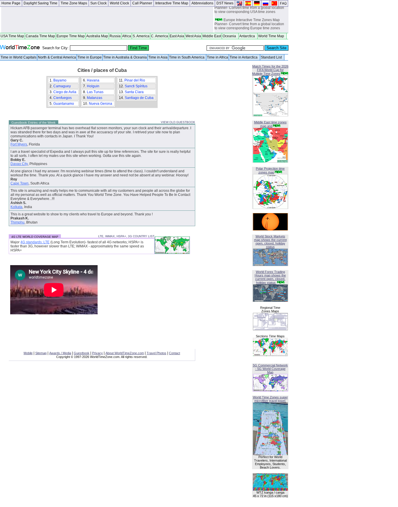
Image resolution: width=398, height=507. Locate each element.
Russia (115, 36)
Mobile (28, 353)
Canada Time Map (40, 36)
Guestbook (81, 353)
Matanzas (95, 98)
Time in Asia (158, 57)
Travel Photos (156, 353)
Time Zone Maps (74, 3)
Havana (93, 80)
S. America (141, 36)
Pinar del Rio (135, 80)
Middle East (211, 36)
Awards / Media (60, 353)
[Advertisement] (107, 20)
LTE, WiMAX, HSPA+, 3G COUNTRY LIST (126, 236)
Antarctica (248, 36)
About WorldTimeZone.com (124, 353)
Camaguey (62, 86)
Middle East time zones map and (270, 124)
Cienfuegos (63, 98)
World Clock (119, 3)
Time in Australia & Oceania (125, 57)
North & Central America (57, 57)
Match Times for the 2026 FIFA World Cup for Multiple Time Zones (270, 70)
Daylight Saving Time (40, 3)
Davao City (19, 164)
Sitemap (41, 353)
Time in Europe (90, 57)
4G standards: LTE (35, 242)
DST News (224, 3)
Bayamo (60, 80)
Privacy (97, 353)
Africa (126, 36)
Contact (174, 353)
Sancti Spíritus (136, 86)
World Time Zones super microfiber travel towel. (270, 399)
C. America (159, 36)
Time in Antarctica (244, 57)
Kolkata (16, 207)
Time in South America (187, 57)
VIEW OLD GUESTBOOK (178, 122)
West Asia (193, 36)
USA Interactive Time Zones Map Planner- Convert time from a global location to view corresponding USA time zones (249, 7)
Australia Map (97, 36)
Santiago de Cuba (139, 98)
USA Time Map (12, 36)
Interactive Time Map (171, 3)
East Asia (177, 36)
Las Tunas (95, 92)
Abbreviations (202, 3)
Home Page (10, 3)
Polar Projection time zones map (270, 170)
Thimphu (17, 222)
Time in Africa (217, 57)
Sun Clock (98, 3)
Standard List (272, 57)
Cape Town (19, 183)
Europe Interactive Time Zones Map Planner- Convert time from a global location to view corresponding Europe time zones (249, 23)
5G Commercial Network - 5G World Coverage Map (270, 369)
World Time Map (272, 36)
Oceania (230, 36)
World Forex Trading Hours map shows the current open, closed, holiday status (270, 277)
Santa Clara (135, 92)
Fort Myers (18, 144)
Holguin (93, 86)
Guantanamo (64, 104)
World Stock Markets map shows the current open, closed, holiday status (270, 242)
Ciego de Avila (65, 92)
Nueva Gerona (101, 104)
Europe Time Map (71, 36)
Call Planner (142, 3)
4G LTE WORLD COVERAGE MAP (34, 236)
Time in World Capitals (18, 57)
